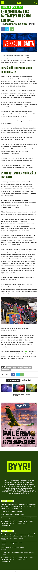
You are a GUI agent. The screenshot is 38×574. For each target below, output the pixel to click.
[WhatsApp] (12, 29)
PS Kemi (14, 7)
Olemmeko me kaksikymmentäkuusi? (11, 511)
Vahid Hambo (27, 367)
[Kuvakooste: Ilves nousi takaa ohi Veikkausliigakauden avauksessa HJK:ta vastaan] (19, 388)
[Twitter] (7, 29)
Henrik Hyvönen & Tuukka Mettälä (16, 24)
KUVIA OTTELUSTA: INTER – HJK (5, 393)
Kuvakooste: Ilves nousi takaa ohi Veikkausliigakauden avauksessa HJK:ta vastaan (18, 394)
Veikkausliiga (6, 7)
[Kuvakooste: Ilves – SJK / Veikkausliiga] (31, 388)
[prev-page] (18, 399)
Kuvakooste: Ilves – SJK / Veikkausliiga (30, 393)
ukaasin (26, 351)
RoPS (20, 7)
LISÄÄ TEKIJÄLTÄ (26, 380)
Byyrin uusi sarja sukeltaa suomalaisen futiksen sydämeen (17, 518)
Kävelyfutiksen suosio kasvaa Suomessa (12, 514)
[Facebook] (3, 29)
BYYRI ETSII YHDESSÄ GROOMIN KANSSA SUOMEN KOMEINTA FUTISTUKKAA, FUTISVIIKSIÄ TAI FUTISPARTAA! (17, 523)
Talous (20, 367)
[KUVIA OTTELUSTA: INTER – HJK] (6, 388)
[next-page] (20, 399)
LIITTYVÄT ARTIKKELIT (13, 380)
